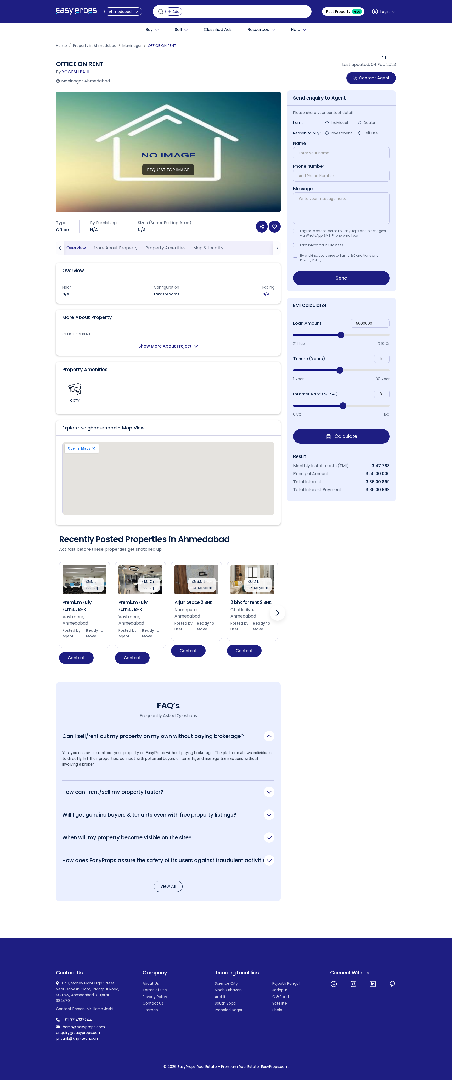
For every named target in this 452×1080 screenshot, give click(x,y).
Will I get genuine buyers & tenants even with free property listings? (149, 814)
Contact (76, 658)
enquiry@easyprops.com (78, 1032)
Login (385, 11)
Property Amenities (165, 248)
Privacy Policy (310, 260)
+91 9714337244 (77, 1019)
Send (341, 278)
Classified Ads (218, 29)
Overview (76, 248)
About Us (151, 983)
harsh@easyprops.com (84, 1026)
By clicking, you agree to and (339, 257)
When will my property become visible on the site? (126, 837)
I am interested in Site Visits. (322, 245)
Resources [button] (258, 29)
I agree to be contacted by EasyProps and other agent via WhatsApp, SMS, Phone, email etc (343, 233)
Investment (341, 133)
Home (61, 45)
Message (303, 189)
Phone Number (308, 166)
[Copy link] (262, 227)
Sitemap (150, 1009)
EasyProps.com (275, 1066)
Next (277, 613)
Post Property (343, 11)
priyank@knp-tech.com (77, 1038)
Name (299, 143)
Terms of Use (155, 990)
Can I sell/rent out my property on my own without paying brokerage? (153, 736)
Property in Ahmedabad (94, 45)
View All (168, 886)
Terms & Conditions (355, 255)
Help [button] (295, 29)
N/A (265, 294)
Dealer (369, 122)
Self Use (371, 133)
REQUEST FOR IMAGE (168, 170)
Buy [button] (149, 29)
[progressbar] (341, 335)
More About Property (116, 248)
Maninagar (132, 45)
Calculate (345, 436)
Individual (339, 122)
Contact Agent (374, 78)
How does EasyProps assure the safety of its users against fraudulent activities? (167, 860)
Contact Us (153, 1003)
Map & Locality (208, 248)
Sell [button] (178, 29)
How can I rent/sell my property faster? (112, 791)
